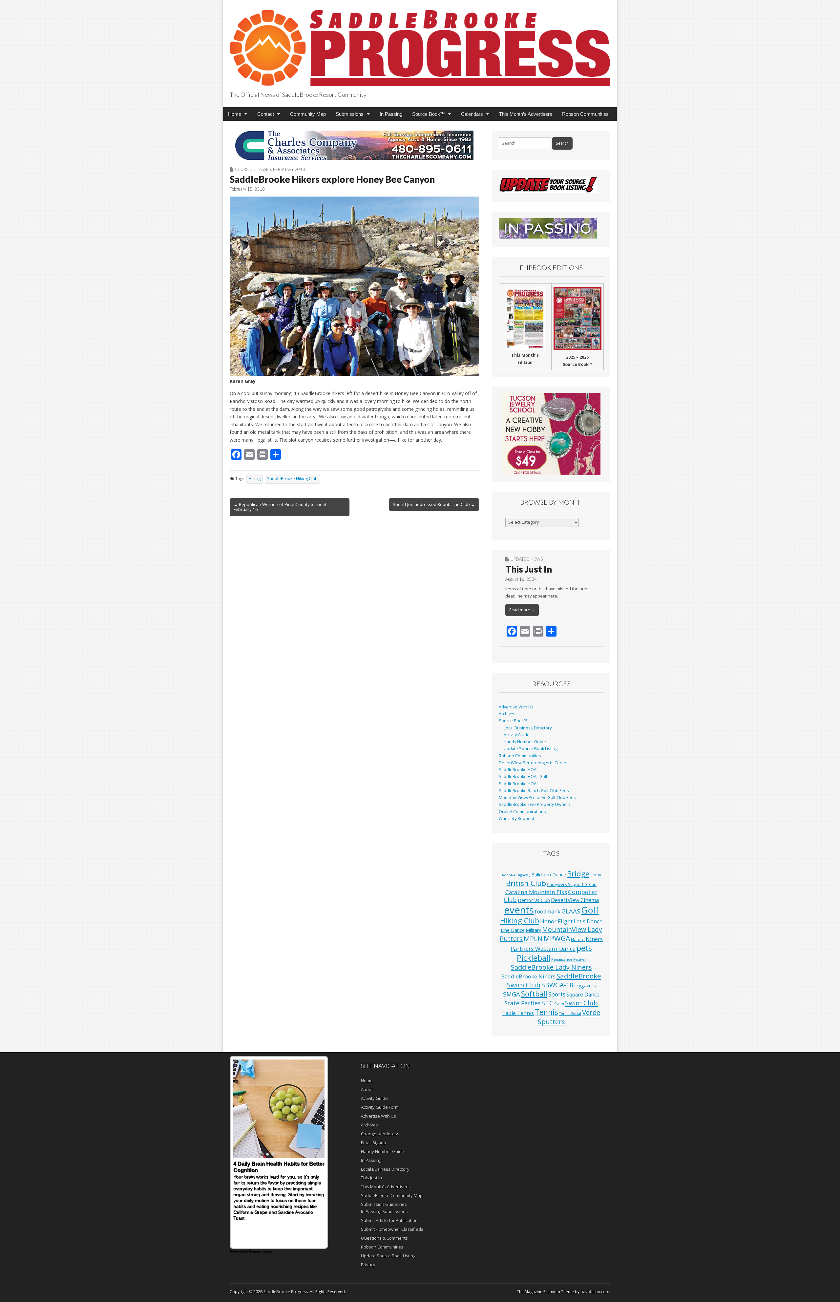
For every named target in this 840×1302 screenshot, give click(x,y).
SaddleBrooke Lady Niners (551, 967)
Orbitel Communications (522, 811)
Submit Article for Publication (389, 1220)
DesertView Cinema (575, 900)
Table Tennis (518, 1013)
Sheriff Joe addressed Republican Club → (434, 504)
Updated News (527, 559)
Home (234, 114)
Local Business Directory (528, 728)
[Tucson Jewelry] (551, 434)
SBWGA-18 (557, 984)
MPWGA (557, 938)
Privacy (368, 1265)
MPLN (533, 938)
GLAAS (570, 911)
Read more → (522, 610)
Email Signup (373, 1142)
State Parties (522, 1003)
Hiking (255, 478)
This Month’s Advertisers (525, 114)
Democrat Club (534, 900)
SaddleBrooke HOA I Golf (523, 776)
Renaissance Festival (568, 959)
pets (584, 948)
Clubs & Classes (253, 169)
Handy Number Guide (525, 742)
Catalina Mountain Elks (536, 892)
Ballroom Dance (548, 875)
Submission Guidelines (384, 1204)
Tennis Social (570, 1013)
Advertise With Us (516, 707)
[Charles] (354, 145)
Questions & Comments (384, 1238)
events (519, 909)
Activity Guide (517, 735)
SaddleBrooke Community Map (392, 1195)
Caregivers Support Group (572, 884)
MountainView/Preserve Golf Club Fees (537, 797)
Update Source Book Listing (530, 748)
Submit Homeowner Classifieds (392, 1229)
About (367, 1089)
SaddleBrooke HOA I (518, 769)
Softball (534, 993)
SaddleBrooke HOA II (519, 784)
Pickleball (533, 958)
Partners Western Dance (543, 949)
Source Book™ (428, 114)
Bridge (578, 874)
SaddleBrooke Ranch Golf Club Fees (534, 790)
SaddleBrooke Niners (529, 976)
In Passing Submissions (384, 1211)
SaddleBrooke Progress (285, 1291)
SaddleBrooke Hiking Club (292, 478)
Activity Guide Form (380, 1107)
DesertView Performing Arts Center (533, 763)
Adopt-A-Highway (516, 875)
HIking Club (519, 920)
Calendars (472, 114)
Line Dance (513, 930)
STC (547, 1002)
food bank (547, 911)
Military (533, 930)
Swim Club (581, 1002)
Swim (559, 1003)
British (595, 875)
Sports (556, 994)
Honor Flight (556, 921)
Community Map (308, 114)
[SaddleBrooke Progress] (420, 44)
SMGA (511, 994)
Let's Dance (588, 921)
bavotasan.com (594, 1291)
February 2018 (289, 169)
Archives (507, 714)
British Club (526, 883)
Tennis (546, 1012)
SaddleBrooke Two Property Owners (535, 804)
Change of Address (380, 1134)
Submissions (350, 114)
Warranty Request (516, 818)
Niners (594, 939)
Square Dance (582, 994)
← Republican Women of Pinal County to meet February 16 (280, 507)
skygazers (585, 985)
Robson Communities (585, 114)
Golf (590, 910)
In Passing (391, 114)
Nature (578, 939)
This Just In (528, 569)
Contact (265, 114)
